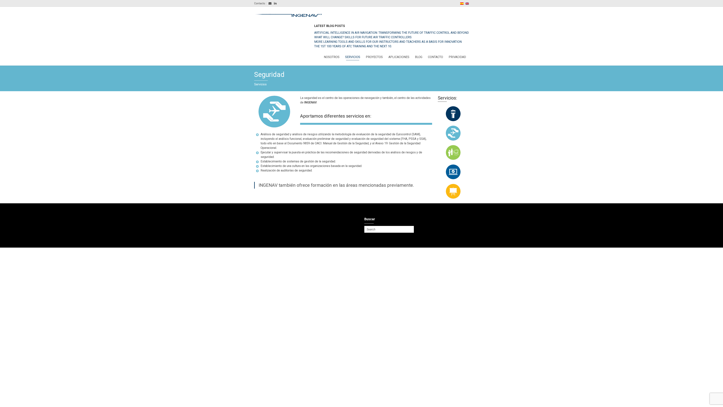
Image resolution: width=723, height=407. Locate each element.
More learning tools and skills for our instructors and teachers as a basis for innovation (388, 42)
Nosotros (331, 57)
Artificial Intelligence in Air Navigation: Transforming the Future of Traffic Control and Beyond (391, 32)
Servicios (352, 57)
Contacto (435, 57)
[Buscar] (410, 229)
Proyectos (374, 57)
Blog (418, 57)
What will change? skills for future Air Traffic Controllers (363, 37)
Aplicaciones (398, 57)
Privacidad (457, 57)
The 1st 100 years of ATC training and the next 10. (353, 46)
